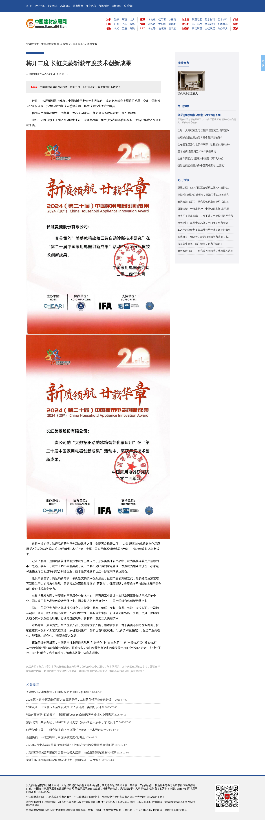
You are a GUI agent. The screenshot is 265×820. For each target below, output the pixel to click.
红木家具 (223, 24)
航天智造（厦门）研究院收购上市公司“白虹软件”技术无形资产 (66, 729)
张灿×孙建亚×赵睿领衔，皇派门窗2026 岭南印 (203, 194)
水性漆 (152, 28)
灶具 (132, 19)
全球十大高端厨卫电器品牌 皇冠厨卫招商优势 (203, 130)
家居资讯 (78, 44)
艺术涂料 (223, 19)
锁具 (142, 24)
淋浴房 (152, 24)
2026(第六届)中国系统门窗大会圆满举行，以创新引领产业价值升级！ (70, 699)
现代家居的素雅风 (188, 93)
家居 (65, 44)
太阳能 (162, 24)
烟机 (132, 24)
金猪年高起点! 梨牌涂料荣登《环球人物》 (201, 158)
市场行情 (104, 5)
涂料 (108, 19)
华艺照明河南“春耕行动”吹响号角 (199, 115)
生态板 (185, 28)
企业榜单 (40, 5)
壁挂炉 (185, 24)
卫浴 (124, 28)
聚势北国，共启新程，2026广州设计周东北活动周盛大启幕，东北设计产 (72, 722)
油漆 (116, 19)
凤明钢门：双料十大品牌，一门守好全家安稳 (203, 222)
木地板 (152, 19)
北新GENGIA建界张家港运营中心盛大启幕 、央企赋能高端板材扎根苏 (71, 752)
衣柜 (116, 28)
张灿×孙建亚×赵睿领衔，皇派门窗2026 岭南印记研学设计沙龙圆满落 (70, 714)
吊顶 (124, 19)
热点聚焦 (78, 5)
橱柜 (235, 24)
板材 (108, 28)
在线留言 (34, 805)
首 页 (29, 5)
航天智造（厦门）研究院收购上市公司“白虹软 (203, 201)
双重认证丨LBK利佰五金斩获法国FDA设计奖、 (204, 187)
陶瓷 (132, 28)
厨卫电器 (197, 19)
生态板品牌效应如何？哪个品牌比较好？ (200, 137)
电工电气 (197, 24)
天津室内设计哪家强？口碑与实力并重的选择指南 (58, 692)
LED (142, 28)
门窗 (108, 24)
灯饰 (116, 24)
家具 (142, 19)
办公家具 (223, 28)
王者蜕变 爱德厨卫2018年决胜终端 (197, 151)
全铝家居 (210, 28)
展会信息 (91, 5)
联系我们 (129, 5)
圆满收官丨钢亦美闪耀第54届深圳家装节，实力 (204, 236)
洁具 (124, 24)
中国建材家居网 (50, 44)
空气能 (172, 28)
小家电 (172, 19)
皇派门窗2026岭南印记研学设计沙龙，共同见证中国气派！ (63, 760)
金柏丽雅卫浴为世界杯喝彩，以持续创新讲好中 (204, 144)
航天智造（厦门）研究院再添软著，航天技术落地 (205, 250)
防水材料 (210, 19)
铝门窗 (162, 19)
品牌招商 (65, 5)
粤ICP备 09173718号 (176, 810)
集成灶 (172, 24)
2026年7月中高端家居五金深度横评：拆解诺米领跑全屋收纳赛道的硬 (70, 744)
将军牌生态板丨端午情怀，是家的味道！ (200, 243)
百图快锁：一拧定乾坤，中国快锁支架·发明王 (55, 737)
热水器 (185, 19)
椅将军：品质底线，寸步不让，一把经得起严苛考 (205, 215)
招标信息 (116, 5)
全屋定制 (210, 24)
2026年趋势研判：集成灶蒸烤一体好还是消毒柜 (204, 229)
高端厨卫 (197, 28)
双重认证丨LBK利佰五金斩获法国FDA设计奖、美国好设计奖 (65, 707)
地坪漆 (162, 28)
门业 (235, 19)
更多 (235, 28)
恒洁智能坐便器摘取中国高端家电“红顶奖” (201, 165)
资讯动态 (52, 5)
